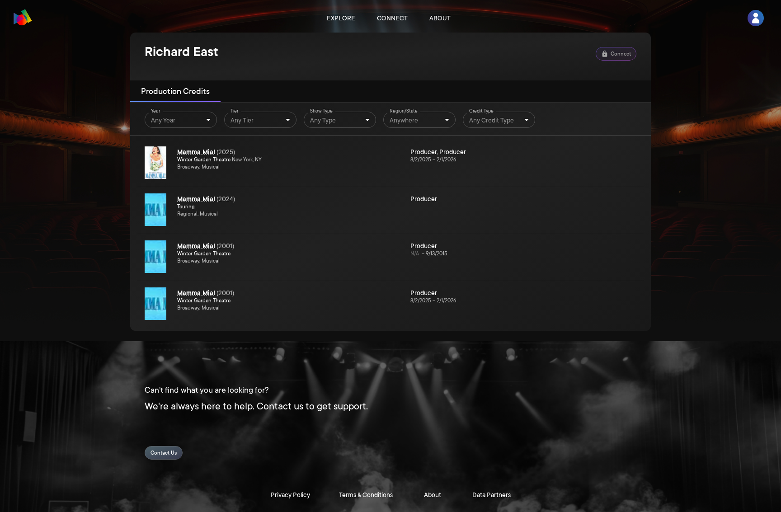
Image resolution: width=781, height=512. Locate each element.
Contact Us (164, 453)
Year (155, 111)
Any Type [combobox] (323, 120)
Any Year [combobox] (163, 120)
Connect (392, 18)
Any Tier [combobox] (242, 120)
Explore (341, 18)
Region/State (404, 111)
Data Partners (491, 494)
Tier (235, 111)
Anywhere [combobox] (404, 120)
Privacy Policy (290, 494)
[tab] (175, 91)
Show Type (321, 111)
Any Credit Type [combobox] (491, 120)
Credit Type (481, 111)
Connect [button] (621, 54)
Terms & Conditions (366, 494)
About (440, 18)
